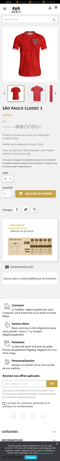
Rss (33, 416)
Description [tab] (17, 225)
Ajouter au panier (35, 194)
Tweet (25, 209)
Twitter (23, 416)
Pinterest (34, 209)
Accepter (30, 457)
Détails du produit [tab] (22, 231)
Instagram (43, 416)
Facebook (13, 416)
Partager (17, 209)
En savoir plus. (46, 452)
